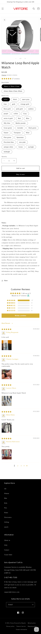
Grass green (8, 128)
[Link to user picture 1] (7, 345)
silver (6, 99)
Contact (6, 550)
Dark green (32, 128)
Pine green (7, 137)
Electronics (8, 517)
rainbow (31, 109)
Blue (27, 118)
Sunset (6, 132)
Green (21, 147)
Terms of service (21, 626)
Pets (5, 508)
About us (7, 540)
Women (6, 493)
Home (6, 512)
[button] (2, 8)
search (6, 527)
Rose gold (7, 109)
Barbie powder (21, 123)
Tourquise (17, 132)
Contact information (21, 629)
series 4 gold (8, 118)
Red (19, 118)
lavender (20, 128)
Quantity (4, 156)
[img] (6, 329)
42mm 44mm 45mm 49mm (13, 91)
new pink (22, 142)
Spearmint (20, 137)
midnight (7, 152)
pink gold (19, 109)
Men (5, 498)
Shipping (4, 75)
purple (6, 113)
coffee (16, 113)
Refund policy (32, 623)
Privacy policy (10, 626)
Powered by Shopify (20, 623)
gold (13, 104)
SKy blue (7, 123)
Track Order (8, 555)
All (5, 489)
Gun (5, 104)
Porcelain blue (9, 142)
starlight (31, 147)
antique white (8, 147)
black (15, 99)
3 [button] (21, 466)
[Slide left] (16, 58)
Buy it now (20, 174)
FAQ (5, 545)
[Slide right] (25, 58)
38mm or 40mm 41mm (11, 86)
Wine (27, 132)
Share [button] (6, 280)
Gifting (6, 522)
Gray (25, 113)
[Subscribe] (32, 604)
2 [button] (17, 466)
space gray (25, 99)
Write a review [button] (20, 315)
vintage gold (24, 104)
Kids (5, 503)
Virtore (12, 623)
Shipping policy (32, 626)
